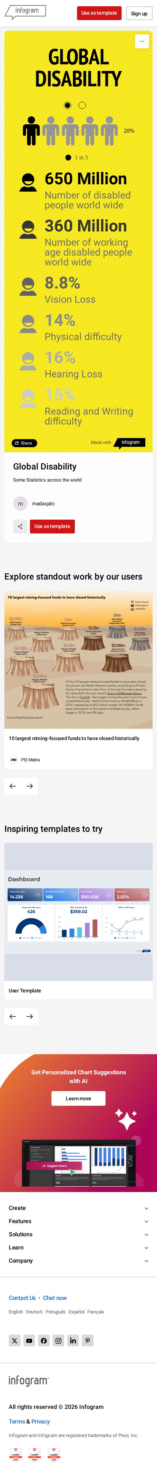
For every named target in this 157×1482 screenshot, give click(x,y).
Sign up (139, 13)
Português (56, 1312)
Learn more (78, 1098)
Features (20, 1221)
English (16, 1312)
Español (76, 1312)
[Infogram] (25, 13)
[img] (31, 131)
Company (21, 1260)
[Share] (20, 526)
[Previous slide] (13, 786)
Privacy (40, 1421)
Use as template (99, 13)
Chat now (55, 1297)
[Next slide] (30, 786)
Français (95, 1312)
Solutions (20, 1234)
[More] (142, 41)
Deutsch (34, 1312)
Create (17, 1207)
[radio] (71, 105)
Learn (16, 1247)
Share (26, 443)
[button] (78, 157)
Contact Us (22, 1297)
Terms (17, 1421)
